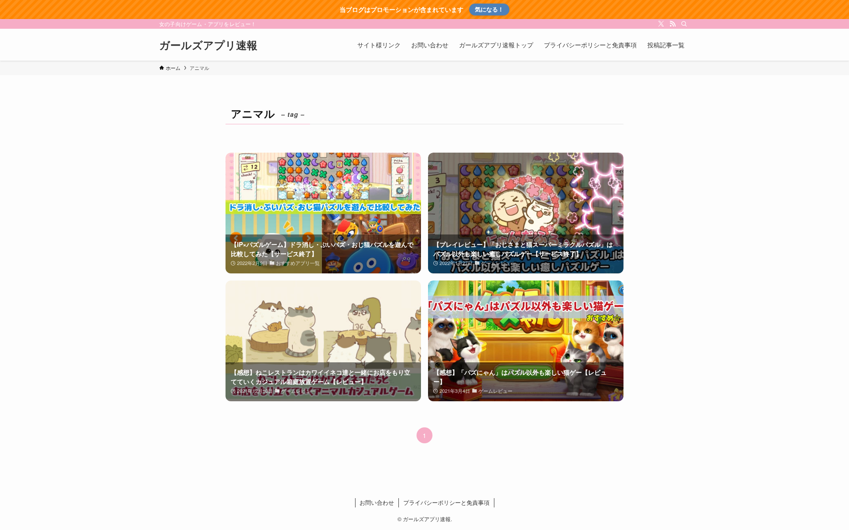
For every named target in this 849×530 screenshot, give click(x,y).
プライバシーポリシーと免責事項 (446, 502)
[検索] (684, 24)
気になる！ (489, 9)
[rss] (672, 24)
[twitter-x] (661, 24)
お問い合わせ (376, 502)
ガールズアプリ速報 (208, 44)
